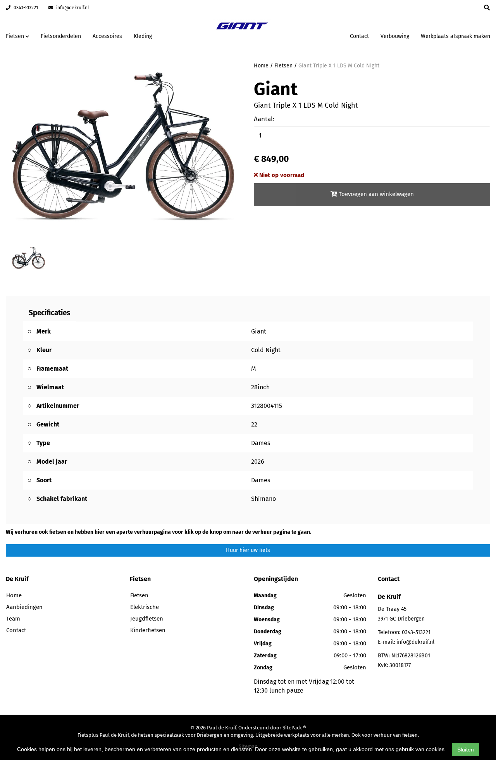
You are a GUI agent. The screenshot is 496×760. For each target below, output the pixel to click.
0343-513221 (25, 7)
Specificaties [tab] (49, 312)
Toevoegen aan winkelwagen (375, 194)
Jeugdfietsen (146, 618)
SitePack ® (294, 728)
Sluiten (465, 749)
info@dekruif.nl (72, 7)
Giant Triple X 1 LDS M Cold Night (338, 65)
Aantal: (264, 119)
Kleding (143, 36)
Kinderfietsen (147, 630)
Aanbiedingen (319, 35)
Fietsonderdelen (61, 36)
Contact (359, 36)
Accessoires (107, 36)
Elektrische (144, 607)
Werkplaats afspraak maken (455, 36)
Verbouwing (395, 36)
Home (261, 65)
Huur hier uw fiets (248, 550)
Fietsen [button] (16, 36)
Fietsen (283, 65)
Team (13, 618)
